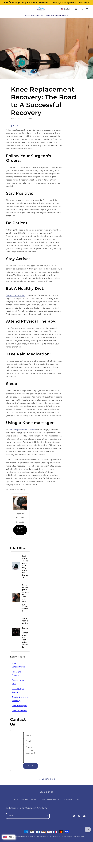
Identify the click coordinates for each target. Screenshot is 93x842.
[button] (5, 9)
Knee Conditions (19, 710)
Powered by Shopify (28, 836)
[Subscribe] (46, 816)
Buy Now (24, 799)
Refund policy (41, 836)
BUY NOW (20, 530)
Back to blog (48, 778)
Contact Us (69, 799)
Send (30, 766)
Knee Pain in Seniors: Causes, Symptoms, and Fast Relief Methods (25, 632)
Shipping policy (79, 836)
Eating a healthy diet (15, 295)
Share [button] (15, 126)
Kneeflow (18, 836)
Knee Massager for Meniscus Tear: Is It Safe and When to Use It (25, 598)
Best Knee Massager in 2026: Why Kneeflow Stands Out (25, 567)
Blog (60, 799)
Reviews (34, 799)
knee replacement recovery (23, 429)
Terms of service (66, 836)
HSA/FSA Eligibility (48, 799)
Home (15, 799)
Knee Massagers (19, 705)
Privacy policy (53, 836)
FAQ (78, 799)
